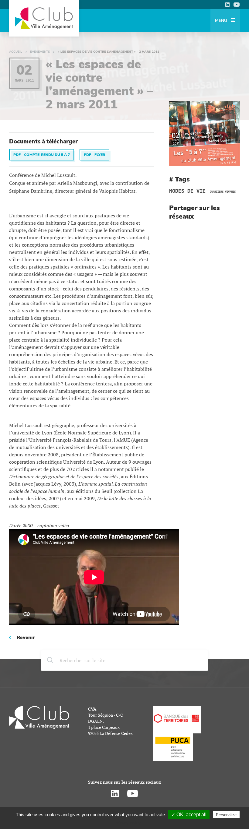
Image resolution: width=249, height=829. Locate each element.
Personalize (226, 815)
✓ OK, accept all (188, 814)
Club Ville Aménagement (44, 18)
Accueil (15, 52)
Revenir (26, 637)
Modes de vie (187, 191)
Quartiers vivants (223, 191)
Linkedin (227, 4)
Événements (40, 52)
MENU (221, 20)
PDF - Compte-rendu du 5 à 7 (41, 154)
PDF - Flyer (94, 154)
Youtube (236, 4)
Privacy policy (127, 822)
